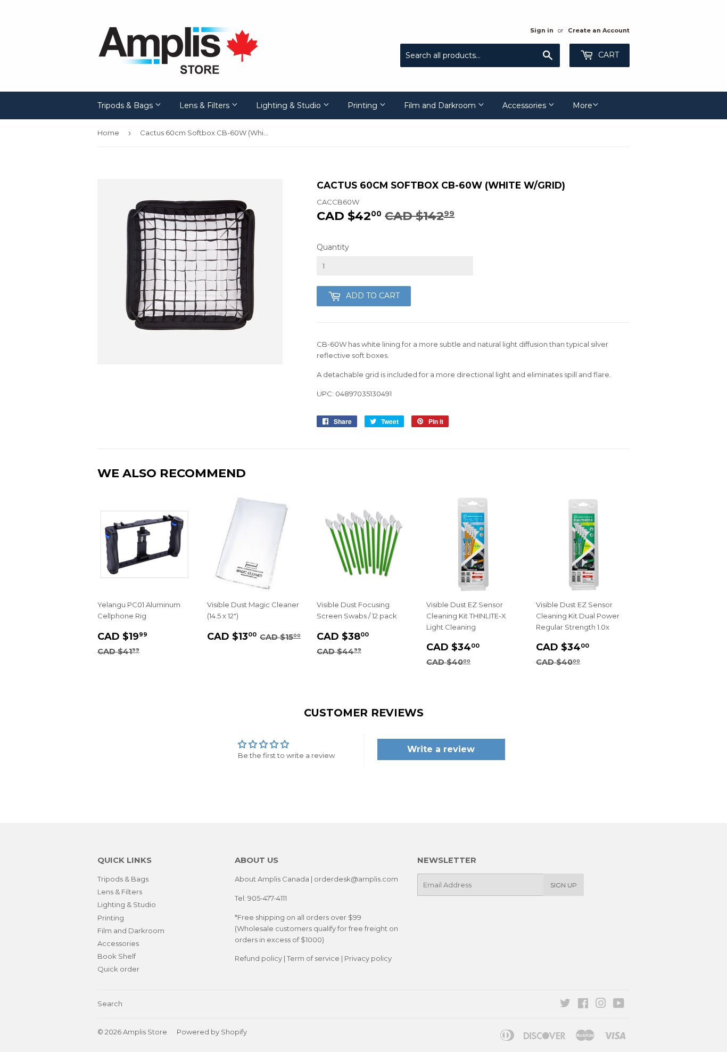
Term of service (313, 958)
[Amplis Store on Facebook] (583, 1004)
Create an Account (599, 30)
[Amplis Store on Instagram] (601, 1004)
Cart (607, 55)
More (582, 105)
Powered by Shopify (212, 1031)
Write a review (441, 749)
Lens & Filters (205, 105)
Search (109, 1003)
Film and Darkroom (441, 105)
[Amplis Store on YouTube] (618, 1004)
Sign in (541, 30)
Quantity (333, 247)
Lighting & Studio (289, 105)
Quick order (118, 969)
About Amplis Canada (272, 879)
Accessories (525, 105)
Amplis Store (145, 1031)
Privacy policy (368, 958)
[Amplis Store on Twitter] (565, 1004)
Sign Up (563, 885)
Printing (363, 105)
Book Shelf (116, 956)
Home (108, 132)
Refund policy (258, 958)
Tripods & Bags (126, 105)
